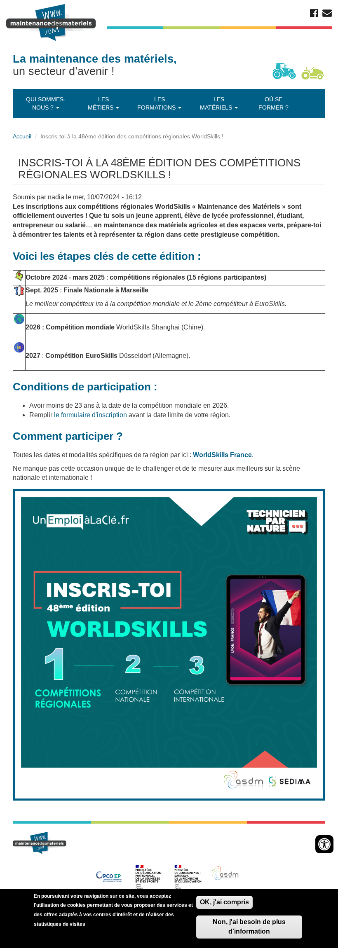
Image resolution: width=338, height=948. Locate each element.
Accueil (22, 136)
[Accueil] (52, 22)
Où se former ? (273, 103)
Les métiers (101, 103)
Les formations (157, 103)
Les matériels (217, 103)
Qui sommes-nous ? (46, 103)
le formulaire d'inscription (90, 414)
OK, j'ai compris (224, 902)
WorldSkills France (222, 454)
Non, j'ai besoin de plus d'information (249, 926)
